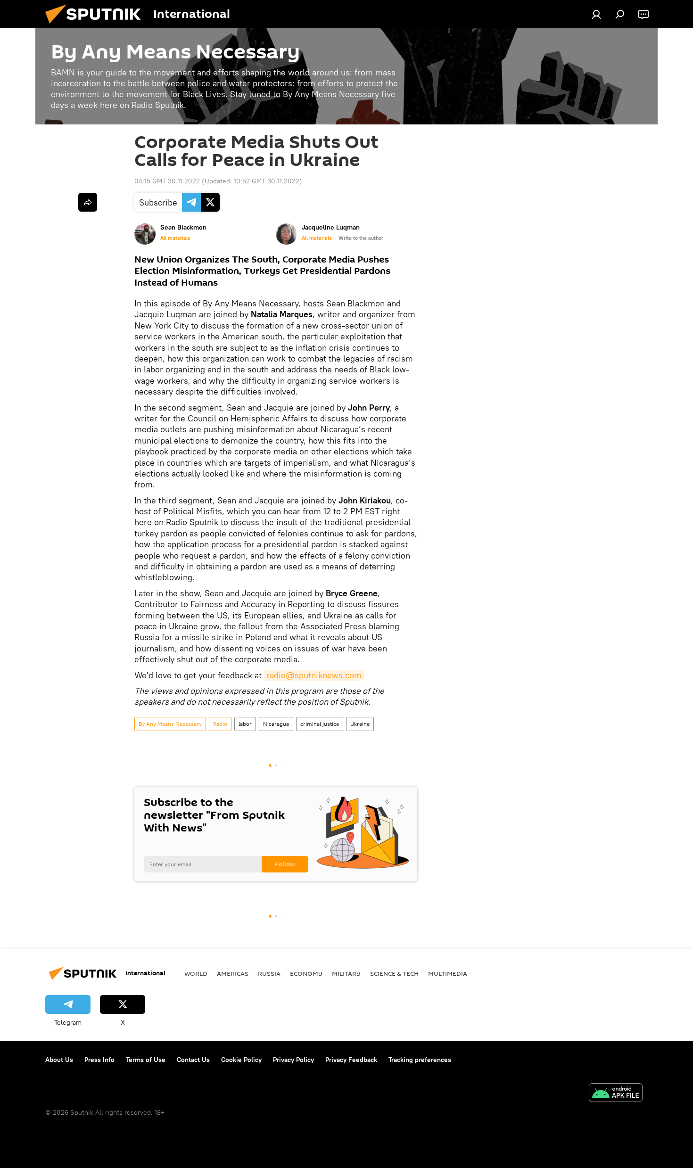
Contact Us (193, 1059)
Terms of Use (145, 1059)
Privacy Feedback (351, 1059)
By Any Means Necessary (170, 723)
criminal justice (319, 723)
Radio (220, 723)
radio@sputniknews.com (314, 675)
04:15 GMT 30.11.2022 (167, 181)
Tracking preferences (419, 1059)
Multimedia (447, 973)
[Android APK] (616, 1093)
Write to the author (360, 238)
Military (346, 973)
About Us (59, 1059)
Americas (232, 973)
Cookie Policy (241, 1059)
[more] (87, 202)
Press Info (99, 1059)
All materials (175, 238)
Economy (306, 973)
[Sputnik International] (96, 26)
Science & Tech (394, 973)
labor (245, 723)
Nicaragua (276, 723)
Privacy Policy (293, 1059)
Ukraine (360, 723)
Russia (269, 973)
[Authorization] (596, 14)
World (195, 973)
